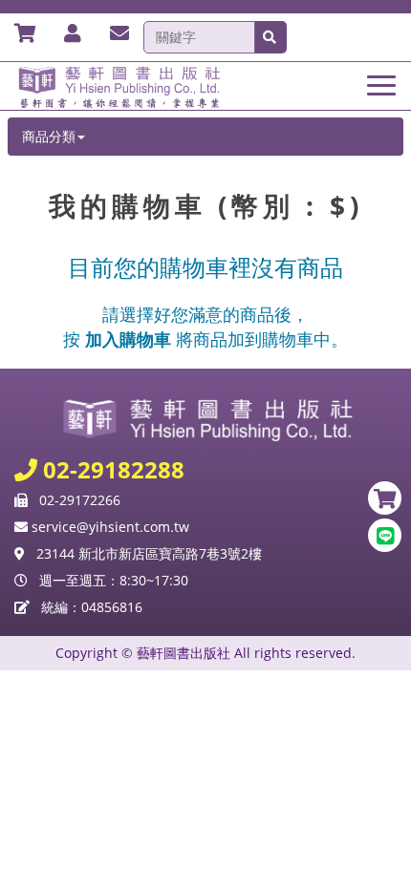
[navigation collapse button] (385, 82)
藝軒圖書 (205, 86)
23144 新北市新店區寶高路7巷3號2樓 (149, 553)
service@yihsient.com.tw (108, 527)
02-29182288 (110, 469)
